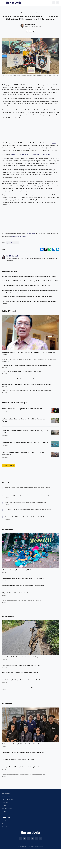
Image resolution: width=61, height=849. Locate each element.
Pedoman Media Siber (8, 799)
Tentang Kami (6, 796)
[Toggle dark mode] (57, 2)
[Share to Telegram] (57, 249)
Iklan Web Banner (7, 808)
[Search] (53, 2)
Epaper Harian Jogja (18, 236)
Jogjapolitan (30, 12)
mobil (54, 143)
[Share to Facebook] (42, 249)
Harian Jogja (30, 233)
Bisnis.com (5, 823)
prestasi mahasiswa (12, 242)
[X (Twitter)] (24, 838)
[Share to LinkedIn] (53, 249)
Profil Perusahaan (7, 805)
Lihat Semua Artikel (8, 465)
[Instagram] (28, 838)
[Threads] (36, 838)
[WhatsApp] (40, 838)
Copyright (5, 802)
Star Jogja (5, 826)
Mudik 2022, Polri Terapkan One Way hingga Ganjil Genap (30, 154)
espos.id (4, 820)
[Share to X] (45, 249)
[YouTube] (32, 838)
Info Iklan (4, 811)
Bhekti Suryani (12, 256)
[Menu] (3, 3)
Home (23, 12)
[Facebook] (20, 838)
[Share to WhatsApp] (49, 249)
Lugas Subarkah (30, 24)
